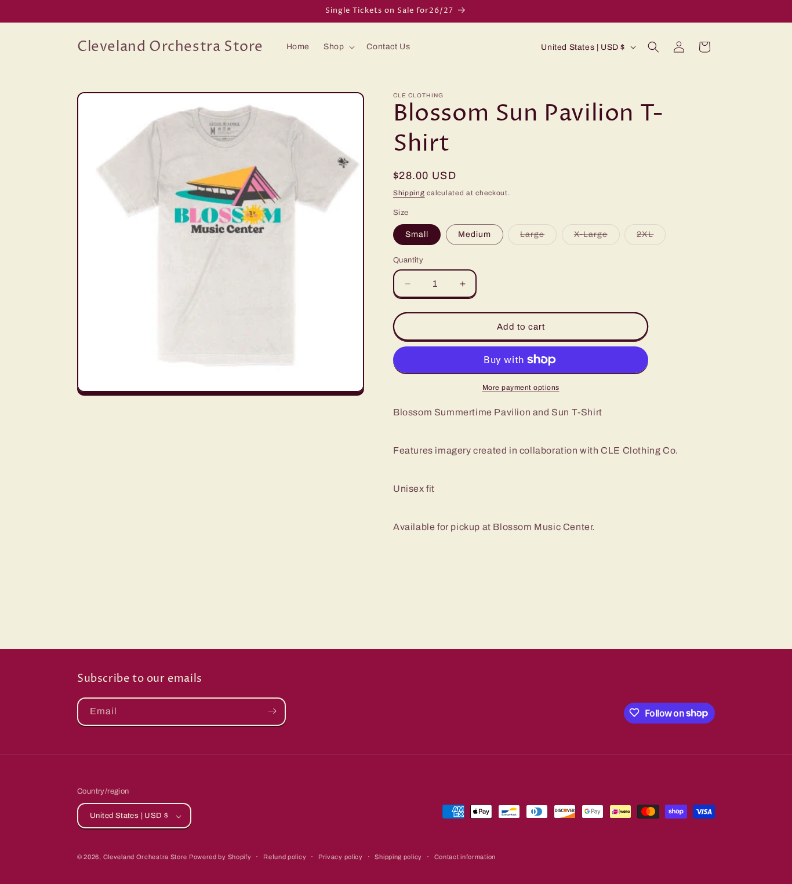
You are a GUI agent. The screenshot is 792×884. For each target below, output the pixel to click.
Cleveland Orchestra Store (146, 857)
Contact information (465, 856)
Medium (474, 234)
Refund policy (284, 856)
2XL (651, 237)
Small (416, 234)
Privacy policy (340, 856)
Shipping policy (398, 856)
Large (538, 237)
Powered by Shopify (220, 857)
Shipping (409, 193)
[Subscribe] (272, 711)
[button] (338, 47)
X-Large (597, 237)
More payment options (521, 387)
